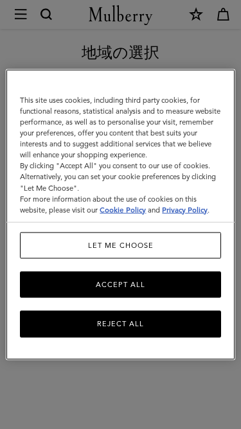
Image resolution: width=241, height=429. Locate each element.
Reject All (120, 323)
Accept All (120, 284)
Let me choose (121, 244)
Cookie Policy (123, 209)
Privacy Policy (185, 209)
